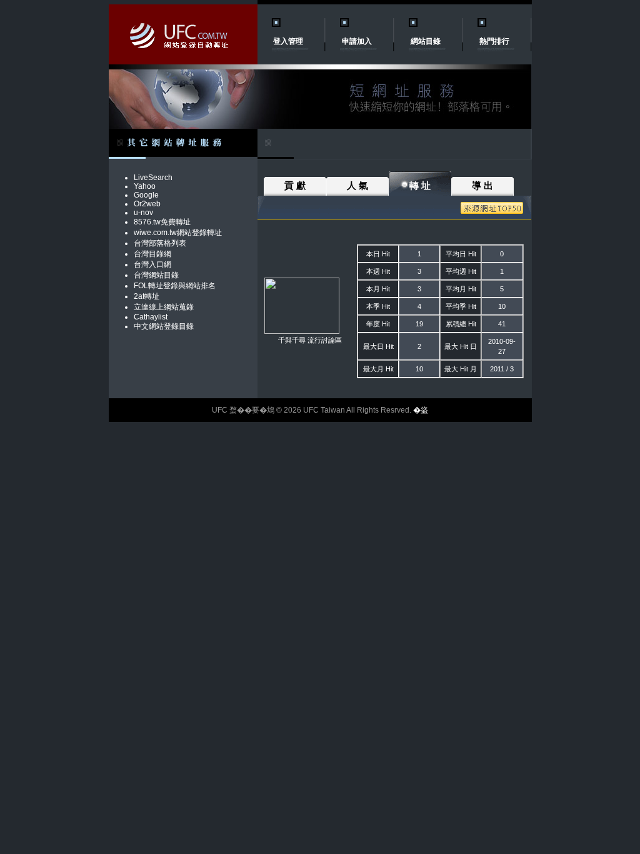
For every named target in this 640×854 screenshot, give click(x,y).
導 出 (482, 185)
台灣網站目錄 (156, 275)
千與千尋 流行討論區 (310, 340)
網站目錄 (426, 41)
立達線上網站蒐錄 (164, 307)
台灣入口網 (152, 264)
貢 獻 (295, 185)
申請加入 (357, 41)
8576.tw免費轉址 (162, 222)
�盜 (420, 410)
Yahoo (145, 186)
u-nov (143, 212)
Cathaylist (151, 317)
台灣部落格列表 (160, 243)
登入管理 (288, 41)
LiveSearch (153, 177)
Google (146, 195)
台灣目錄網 (152, 253)
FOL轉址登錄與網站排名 (175, 285)
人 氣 (357, 185)
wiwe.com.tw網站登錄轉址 (178, 232)
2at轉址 (146, 296)
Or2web (147, 203)
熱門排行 (494, 41)
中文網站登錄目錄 (164, 326)
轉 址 (420, 185)
